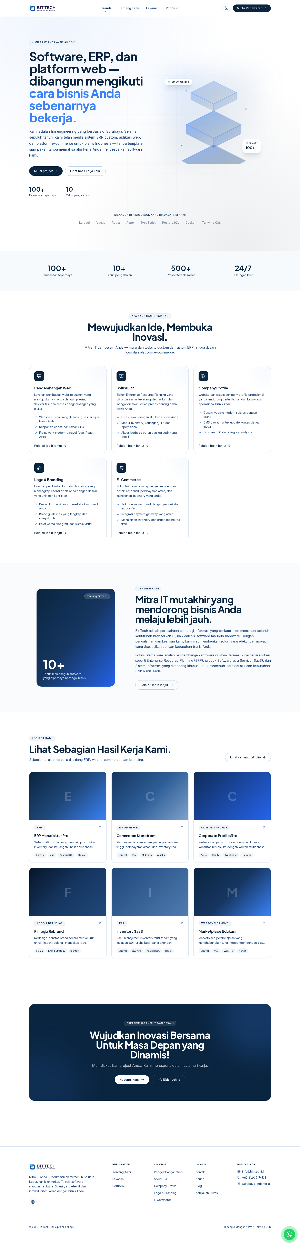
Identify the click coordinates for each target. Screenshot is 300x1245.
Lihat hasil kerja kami (85, 171)
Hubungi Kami (129, 1079)
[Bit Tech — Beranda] (42, 8)
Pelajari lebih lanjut (154, 685)
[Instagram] (33, 1202)
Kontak (200, 1172)
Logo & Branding (165, 1193)
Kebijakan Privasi (207, 1193)
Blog (199, 1186)
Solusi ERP (161, 1179)
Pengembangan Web (168, 1172)
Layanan (152, 8)
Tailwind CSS (263, 1226)
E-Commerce (163, 1200)
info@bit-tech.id (168, 1079)
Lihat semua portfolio (245, 757)
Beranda (106, 8)
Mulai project (43, 171)
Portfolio (172, 8)
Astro (249, 1226)
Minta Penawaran (249, 8)
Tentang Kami (129, 8)
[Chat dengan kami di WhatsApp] (289, 1234)
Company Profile (165, 1186)
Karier (200, 1179)
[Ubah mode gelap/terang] (226, 8)
